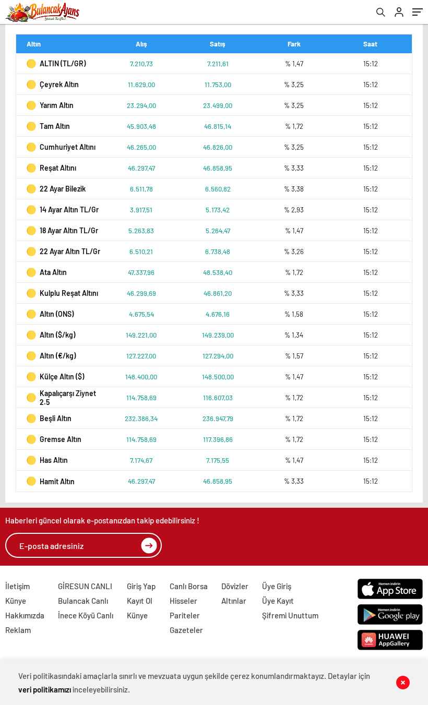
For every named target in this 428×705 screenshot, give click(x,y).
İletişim (17, 586)
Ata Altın (53, 272)
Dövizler (234, 586)
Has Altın (54, 460)
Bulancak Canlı (83, 600)
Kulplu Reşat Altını (69, 293)
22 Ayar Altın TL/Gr (70, 251)
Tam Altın (55, 126)
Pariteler (185, 615)
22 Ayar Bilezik (63, 188)
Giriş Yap (141, 586)
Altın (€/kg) (58, 355)
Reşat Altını (58, 167)
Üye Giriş (276, 586)
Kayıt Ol (139, 600)
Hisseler (183, 600)
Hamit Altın (57, 481)
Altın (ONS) (57, 313)
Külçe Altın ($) (62, 376)
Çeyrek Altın (59, 84)
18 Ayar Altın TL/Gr (69, 230)
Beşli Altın (56, 418)
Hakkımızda (24, 615)
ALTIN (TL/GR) (63, 63)
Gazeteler (186, 630)
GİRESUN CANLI (85, 586)
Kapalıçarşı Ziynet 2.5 (68, 398)
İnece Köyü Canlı (85, 615)
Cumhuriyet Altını (68, 146)
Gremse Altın (60, 439)
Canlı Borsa (189, 586)
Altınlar (233, 600)
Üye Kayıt (278, 600)
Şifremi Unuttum (290, 615)
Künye (15, 600)
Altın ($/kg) (57, 334)
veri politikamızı (44, 689)
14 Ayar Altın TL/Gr (69, 209)
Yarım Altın (57, 105)
